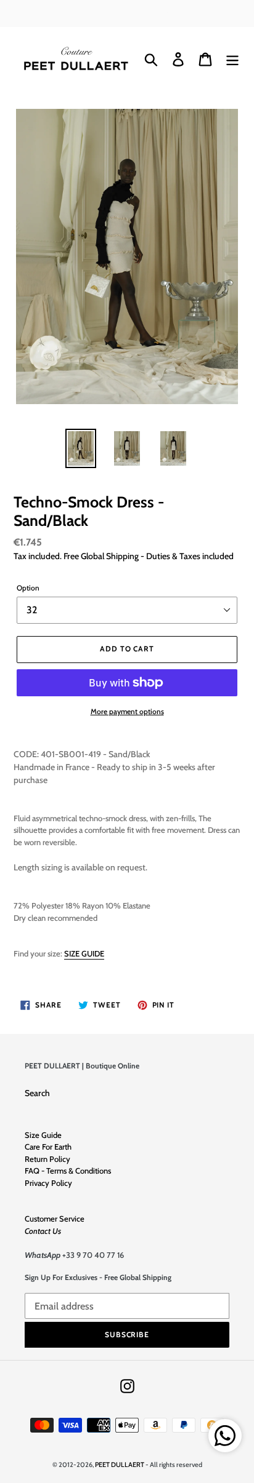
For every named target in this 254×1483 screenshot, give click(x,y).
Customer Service (54, 1218)
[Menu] (232, 59)
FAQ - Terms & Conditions (68, 1170)
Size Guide (43, 1135)
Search (37, 1093)
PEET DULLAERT (119, 1464)
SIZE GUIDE (84, 953)
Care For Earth (48, 1146)
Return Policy (47, 1159)
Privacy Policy (48, 1183)
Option (28, 587)
